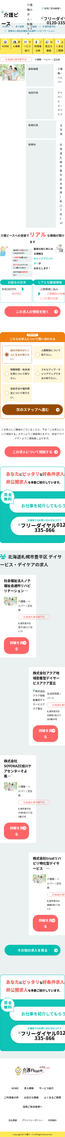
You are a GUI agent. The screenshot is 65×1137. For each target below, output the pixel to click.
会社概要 (12, 1120)
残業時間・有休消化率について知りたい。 (20, 374)
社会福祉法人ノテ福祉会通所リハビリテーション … (17, 585)
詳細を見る (16, 645)
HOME (5, 46)
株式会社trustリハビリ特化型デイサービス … (47, 863)
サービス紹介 (27, 46)
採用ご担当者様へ (52, 8)
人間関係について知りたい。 (50, 352)
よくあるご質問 (59, 46)
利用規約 (52, 1120)
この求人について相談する (32, 451)
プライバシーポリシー (32, 1120)
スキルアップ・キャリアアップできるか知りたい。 (50, 374)
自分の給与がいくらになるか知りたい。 (20, 354)
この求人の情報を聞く (32, 311)
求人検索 (16, 44)
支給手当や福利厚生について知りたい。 (20, 393)
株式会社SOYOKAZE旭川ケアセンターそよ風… (17, 768)
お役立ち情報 (49, 46)
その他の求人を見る (32, 950)
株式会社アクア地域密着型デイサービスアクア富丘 (46, 677)
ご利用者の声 (38, 46)
